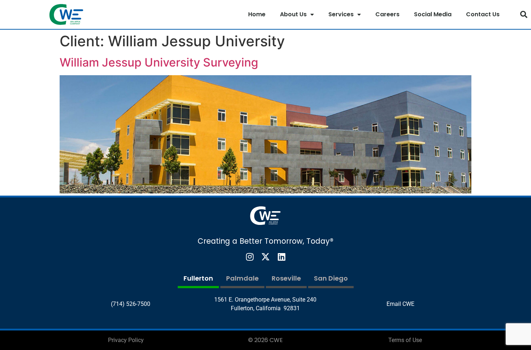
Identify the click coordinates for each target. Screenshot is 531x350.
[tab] (198, 279)
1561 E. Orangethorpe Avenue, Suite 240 (265, 299)
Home (257, 14)
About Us (293, 14)
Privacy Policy (126, 340)
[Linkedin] (281, 256)
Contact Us (483, 14)
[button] (524, 14)
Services (341, 14)
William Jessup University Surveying (159, 62)
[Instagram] (249, 256)
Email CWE (400, 303)
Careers (387, 14)
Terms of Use (405, 340)
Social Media (433, 14)
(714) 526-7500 (130, 303)
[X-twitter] (265, 256)
